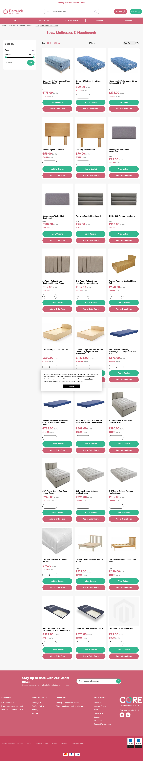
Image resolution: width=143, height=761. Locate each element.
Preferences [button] (79, 381)
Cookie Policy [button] (89, 379)
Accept (71, 386)
